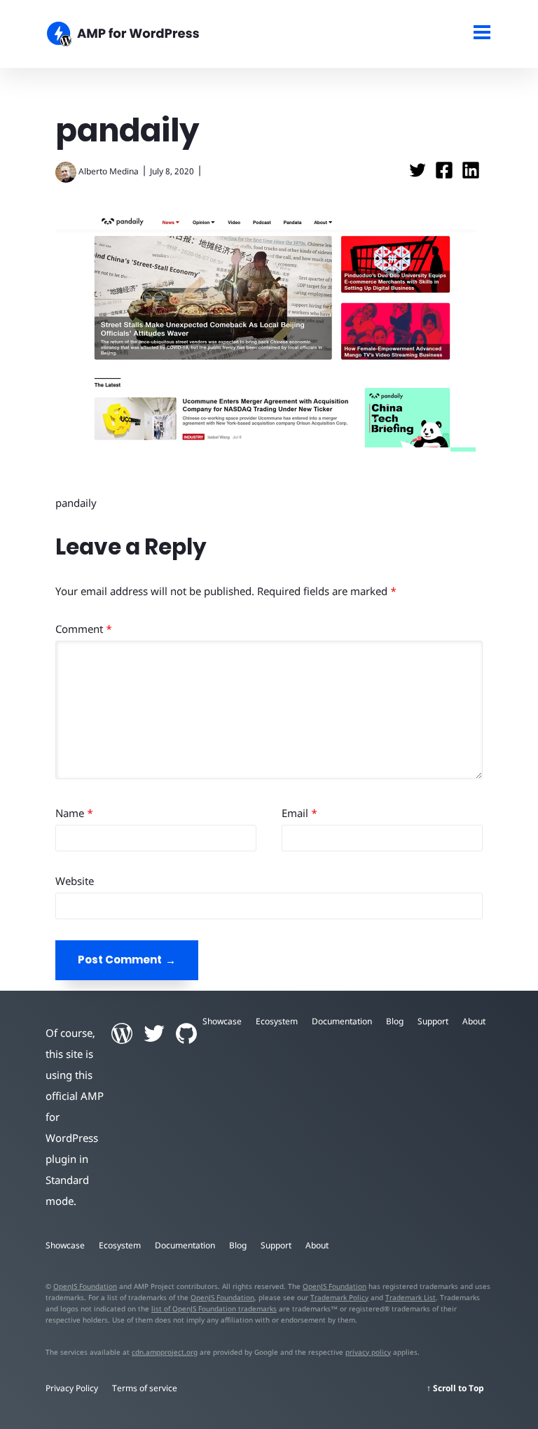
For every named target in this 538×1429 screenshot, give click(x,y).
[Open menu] (482, 34)
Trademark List (410, 1297)
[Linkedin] (470, 174)
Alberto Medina (108, 171)
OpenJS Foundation (85, 1286)
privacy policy (368, 1352)
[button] (269, 714)
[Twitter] (419, 174)
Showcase (222, 1021)
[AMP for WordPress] (210, 36)
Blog (395, 1021)
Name (74, 813)
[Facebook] (445, 174)
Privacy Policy (72, 1388)
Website (74, 881)
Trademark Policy (339, 1297)
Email (299, 813)
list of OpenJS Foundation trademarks (214, 1308)
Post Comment (120, 959)
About (473, 1021)
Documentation (342, 1021)
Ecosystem (277, 1021)
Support (433, 1021)
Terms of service (144, 1388)
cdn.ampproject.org (165, 1352)
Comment (83, 629)
